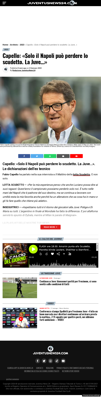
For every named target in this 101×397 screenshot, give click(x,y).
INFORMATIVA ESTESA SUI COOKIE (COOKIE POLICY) (41, 371)
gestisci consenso (12, 379)
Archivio (14, 45)
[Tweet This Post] (37, 156)
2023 (22, 45)
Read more (49, 227)
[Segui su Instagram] (50, 360)
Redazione (50, 367)
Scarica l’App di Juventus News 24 (20, 367)
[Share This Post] (50, 156)
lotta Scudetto (81, 174)
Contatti (39, 367)
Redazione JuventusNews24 (23, 70)
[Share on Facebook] (24, 156)
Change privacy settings (91, 395)
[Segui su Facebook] (37, 360)
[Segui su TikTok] (56, 360)
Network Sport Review (70, 371)
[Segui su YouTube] (63, 360)
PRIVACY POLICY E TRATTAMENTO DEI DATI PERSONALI (75, 367)
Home (5, 45)
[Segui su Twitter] (44, 360)
